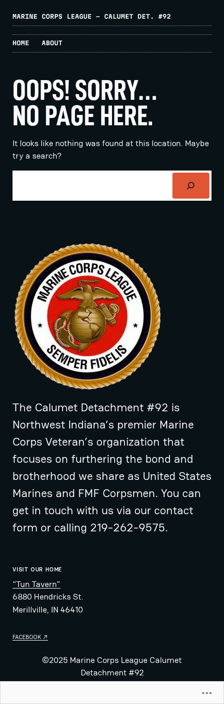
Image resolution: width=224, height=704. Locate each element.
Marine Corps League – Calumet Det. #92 (92, 16)
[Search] (190, 186)
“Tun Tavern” (36, 584)
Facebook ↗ (30, 637)
